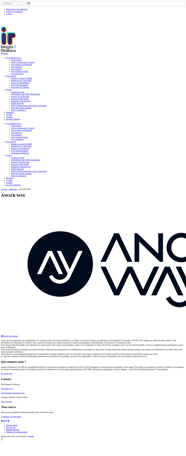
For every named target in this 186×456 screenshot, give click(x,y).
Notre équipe (16, 60)
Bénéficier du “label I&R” (21, 80)
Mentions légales (12, 430)
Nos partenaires (17, 74)
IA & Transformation (19, 85)
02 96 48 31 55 (7, 389)
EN (10, 20)
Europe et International (20, 83)
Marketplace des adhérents (16, 9)
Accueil (4, 189)
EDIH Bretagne (17, 103)
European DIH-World (20, 99)
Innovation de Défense (20, 87)
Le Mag (9, 115)
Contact (9, 14)
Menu (5, 53)
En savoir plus (6, 374)
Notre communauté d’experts (22, 62)
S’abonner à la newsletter (11, 417)
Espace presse (11, 425)
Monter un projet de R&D (21, 78)
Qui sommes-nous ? (14, 58)
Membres (10, 112)
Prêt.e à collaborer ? (19, 110)
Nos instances (16, 67)
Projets (9, 90)
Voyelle (31, 436)
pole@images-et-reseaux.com (13, 393)
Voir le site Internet (10, 336)
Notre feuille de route (19, 71)
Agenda (9, 117)
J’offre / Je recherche (14, 11)
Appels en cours (17, 92)
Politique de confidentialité (16, 432)
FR (20, 20)
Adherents (13, 189)
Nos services (11, 76)
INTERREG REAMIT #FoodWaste (25, 94)
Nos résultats (16, 69)
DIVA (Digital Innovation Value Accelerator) (29, 106)
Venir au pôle (6, 402)
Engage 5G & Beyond (20, 96)
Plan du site (10, 427)
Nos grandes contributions (21, 65)
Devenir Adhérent (13, 119)
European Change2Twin (21, 101)
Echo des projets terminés (21, 108)
